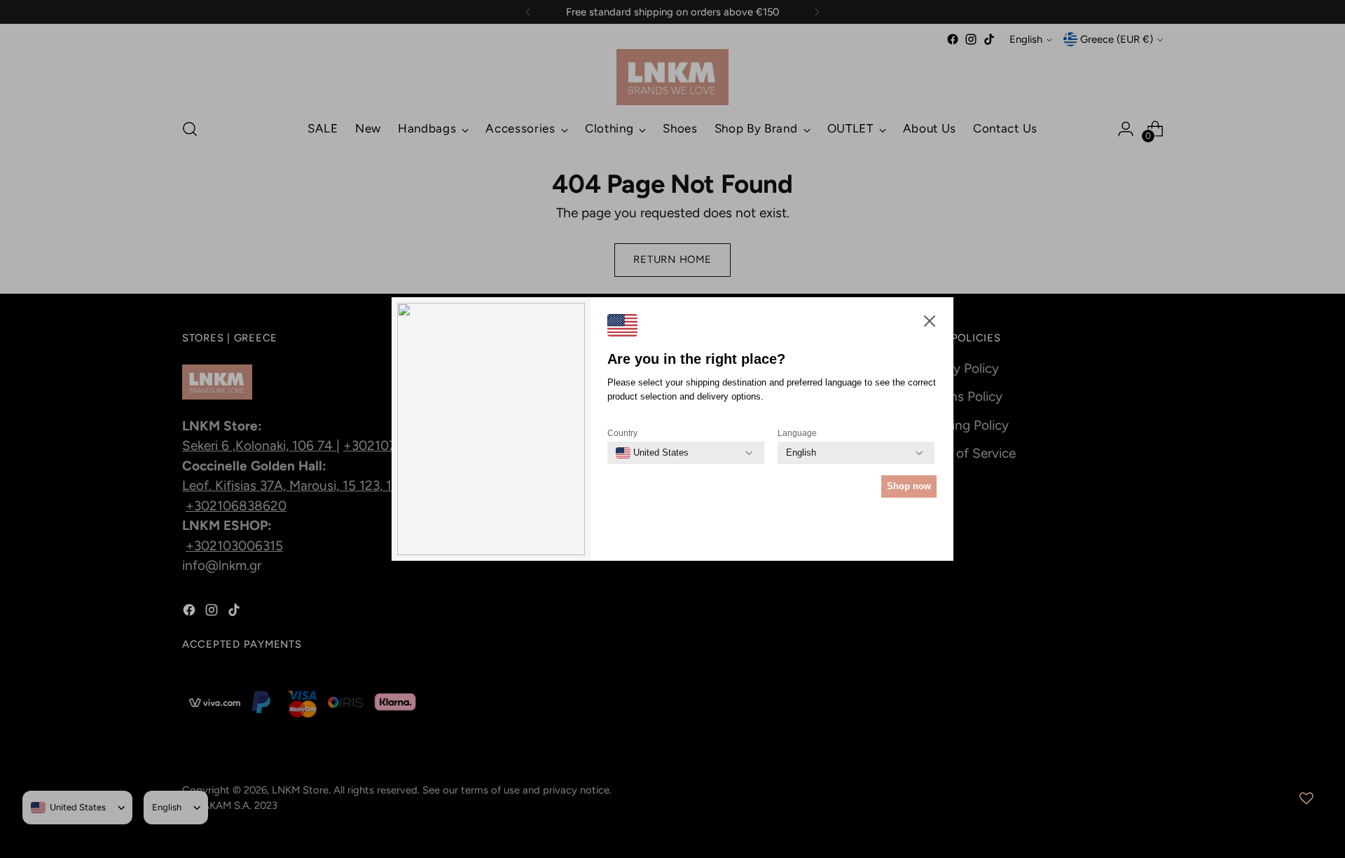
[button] (930, 324)
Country (622, 433)
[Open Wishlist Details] (1306, 798)
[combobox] (652, 453)
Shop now (909, 486)
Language (797, 433)
